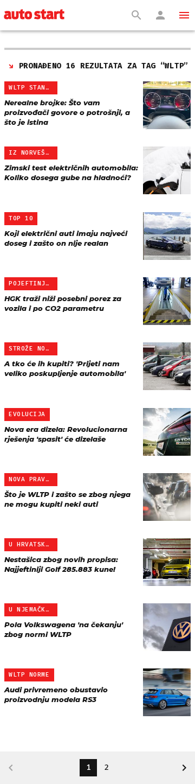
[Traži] (136, 15)
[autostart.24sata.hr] (34, 15)
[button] (184, 15)
